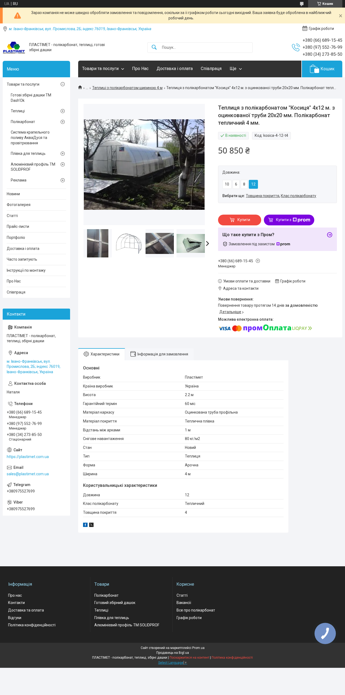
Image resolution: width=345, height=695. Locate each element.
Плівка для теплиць (28, 153)
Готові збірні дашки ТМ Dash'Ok (31, 98)
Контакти (16, 602)
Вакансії (184, 602)
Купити (243, 220)
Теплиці (18, 111)
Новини (13, 194)
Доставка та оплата (26, 610)
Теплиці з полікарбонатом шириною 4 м (127, 88)
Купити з (283, 220)
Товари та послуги (100, 68)
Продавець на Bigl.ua (172, 653)
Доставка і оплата (175, 68)
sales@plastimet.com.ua (28, 474)
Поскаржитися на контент (189, 657)
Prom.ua (198, 648)
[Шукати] (154, 47)
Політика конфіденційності (32, 625)
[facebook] (85, 525)
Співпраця (211, 68)
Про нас (15, 595)
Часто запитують (22, 259)
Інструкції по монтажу (26, 270)
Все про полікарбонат (196, 610)
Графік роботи (189, 618)
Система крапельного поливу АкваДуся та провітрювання (30, 137)
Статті (12, 216)
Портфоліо (16, 237)
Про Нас (140, 68)
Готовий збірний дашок (114, 602)
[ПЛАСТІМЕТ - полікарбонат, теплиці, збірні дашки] (14, 47)
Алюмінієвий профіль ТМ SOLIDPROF (33, 167)
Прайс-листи (18, 226)
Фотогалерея (18, 204)
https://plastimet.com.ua (28, 457)
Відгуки (14, 618)
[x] (91, 525)
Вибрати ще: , (269, 196)
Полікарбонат (23, 122)
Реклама (18, 180)
